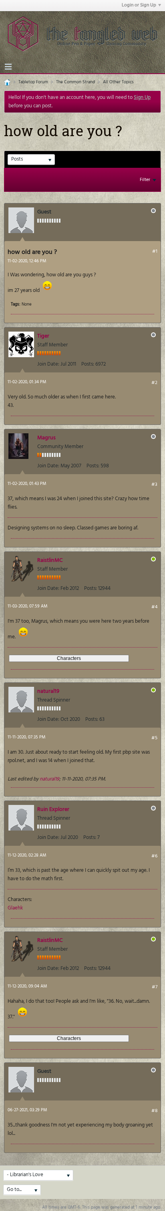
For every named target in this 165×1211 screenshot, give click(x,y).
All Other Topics (118, 82)
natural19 (48, 691)
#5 (154, 738)
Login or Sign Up (139, 5)
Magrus (46, 438)
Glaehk (15, 908)
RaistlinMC (49, 560)
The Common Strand (75, 82)
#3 (154, 485)
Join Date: (48, 364)
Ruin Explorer (53, 809)
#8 (154, 1111)
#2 (154, 383)
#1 (154, 251)
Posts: (87, 364)
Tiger (43, 336)
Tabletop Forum (33, 82)
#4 (154, 607)
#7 (154, 987)
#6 (154, 856)
